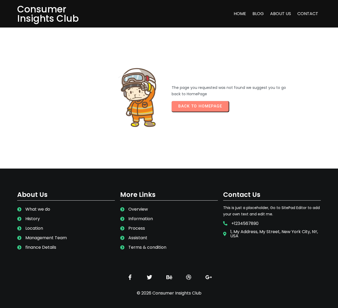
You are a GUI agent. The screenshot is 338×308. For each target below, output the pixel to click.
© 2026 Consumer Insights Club (169, 293)
